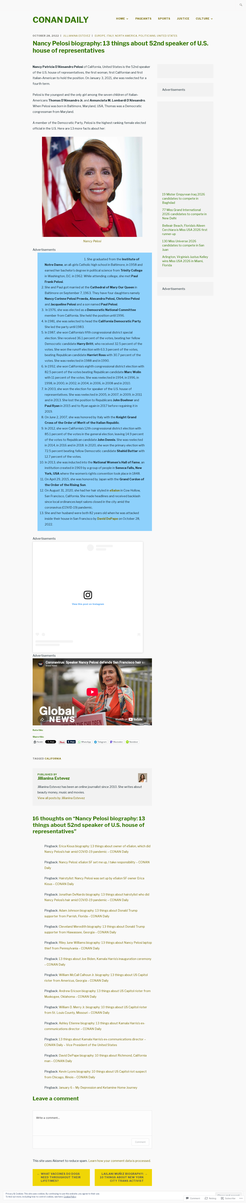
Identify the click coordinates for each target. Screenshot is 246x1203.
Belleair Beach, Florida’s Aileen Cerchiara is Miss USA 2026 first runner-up (184, 230)
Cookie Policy (70, 1196)
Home (120, 18)
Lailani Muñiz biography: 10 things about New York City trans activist (122, 1177)
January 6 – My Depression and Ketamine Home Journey (98, 1087)
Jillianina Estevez (76, 35)
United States (167, 35)
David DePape (107, 518)
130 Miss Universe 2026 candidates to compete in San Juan (183, 245)
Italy (110, 35)
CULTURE (203, 18)
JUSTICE (183, 18)
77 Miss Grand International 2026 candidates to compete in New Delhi (184, 214)
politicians (147, 35)
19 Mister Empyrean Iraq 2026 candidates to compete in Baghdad (183, 198)
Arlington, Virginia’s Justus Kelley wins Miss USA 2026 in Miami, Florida (185, 261)
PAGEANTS (143, 18)
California (53, 758)
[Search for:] (241, 5)
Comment (140, 1141)
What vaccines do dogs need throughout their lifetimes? (61, 1177)
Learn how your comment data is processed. (119, 1161)
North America (126, 35)
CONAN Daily (61, 20)
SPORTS (164, 18)
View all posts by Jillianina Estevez (61, 798)
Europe (100, 35)
